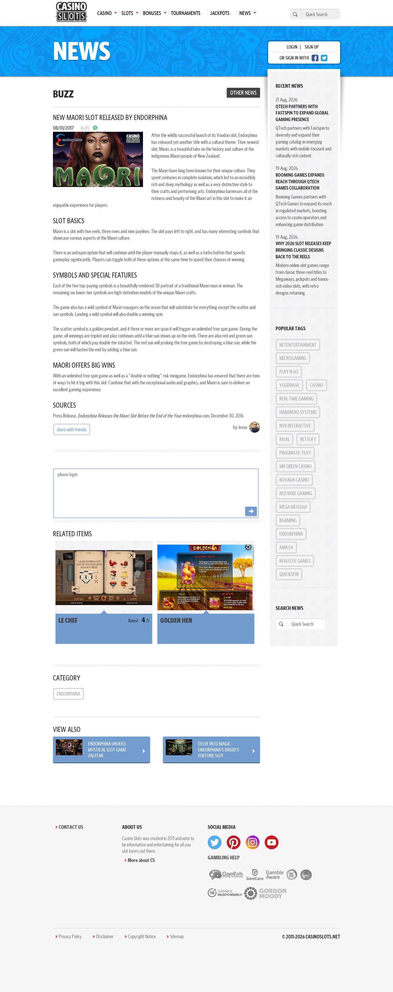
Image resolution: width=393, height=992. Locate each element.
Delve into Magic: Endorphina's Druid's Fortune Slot (218, 749)
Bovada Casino (294, 480)
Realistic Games (294, 561)
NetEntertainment (297, 345)
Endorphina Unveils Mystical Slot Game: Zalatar (107, 749)
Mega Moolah (293, 507)
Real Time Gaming (296, 399)
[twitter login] (324, 58)
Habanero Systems (297, 412)
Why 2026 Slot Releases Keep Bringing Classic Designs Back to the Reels (303, 250)
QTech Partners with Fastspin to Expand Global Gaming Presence (302, 113)
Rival (284, 439)
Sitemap (177, 936)
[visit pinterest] (234, 842)
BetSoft (308, 439)
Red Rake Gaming (295, 493)
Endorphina (68, 694)
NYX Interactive (295, 426)
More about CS (141, 860)
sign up (311, 47)
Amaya (286, 547)
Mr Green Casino (295, 466)
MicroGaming (292, 358)
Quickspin (289, 574)
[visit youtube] (271, 842)
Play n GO (288, 372)
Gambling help (224, 857)
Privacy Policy (70, 936)
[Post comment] (251, 512)
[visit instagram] (253, 842)
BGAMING (288, 520)
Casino (316, 385)
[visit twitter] (215, 842)
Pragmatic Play (295, 453)
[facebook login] (315, 58)
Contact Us (71, 827)
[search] (294, 14)
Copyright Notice (142, 936)
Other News (243, 92)
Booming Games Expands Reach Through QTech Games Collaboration (300, 181)
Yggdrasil (289, 385)
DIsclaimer (105, 936)
